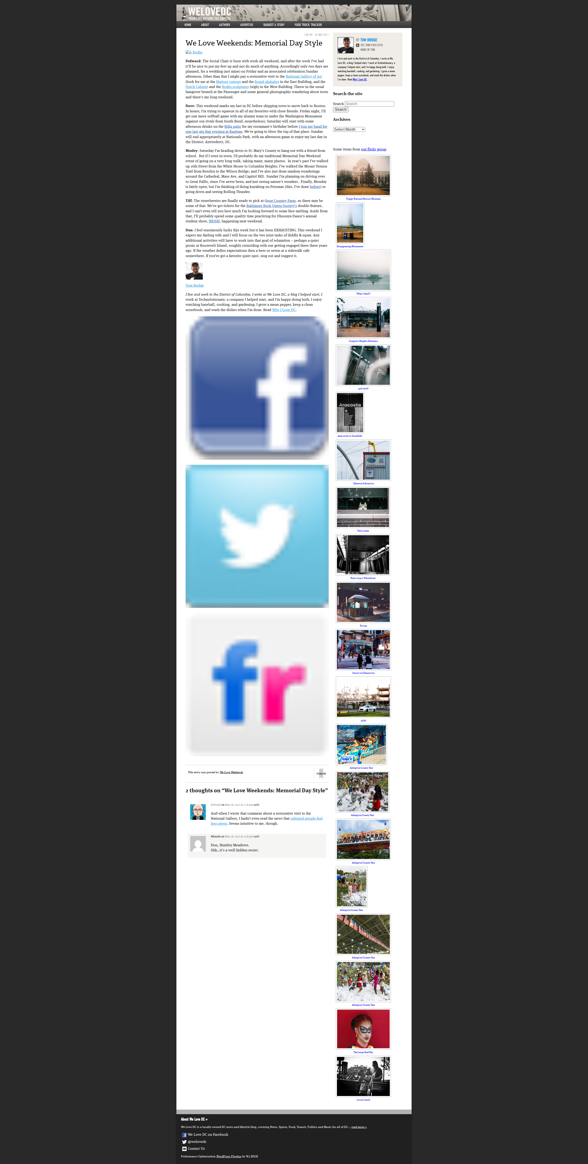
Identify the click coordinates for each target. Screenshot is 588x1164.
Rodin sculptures (235, 87)
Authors (224, 25)
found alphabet (267, 82)
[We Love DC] (296, 14)
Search (338, 104)
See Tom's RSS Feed (372, 45)
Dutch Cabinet (197, 87)
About (205, 25)
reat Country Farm (281, 201)
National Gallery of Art (304, 77)
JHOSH (214, 221)
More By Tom (368, 50)
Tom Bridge (195, 286)
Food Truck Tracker (308, 25)
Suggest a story (274, 25)
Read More (358, 1127)
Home (187, 25)
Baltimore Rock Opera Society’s (271, 206)
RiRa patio (232, 127)
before (315, 187)
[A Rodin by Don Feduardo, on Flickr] (194, 52)
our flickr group (373, 149)
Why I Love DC (284, 310)
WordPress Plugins (228, 1156)
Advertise (246, 25)
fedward (216, 805)
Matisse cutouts (228, 82)
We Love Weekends (231, 772)
